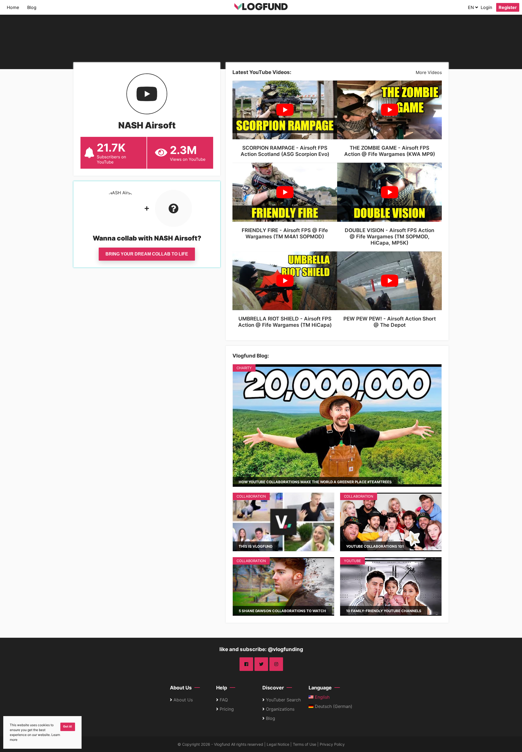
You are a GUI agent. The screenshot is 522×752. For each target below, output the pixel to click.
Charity (244, 368)
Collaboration (251, 496)
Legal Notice (278, 744)
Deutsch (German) (332, 706)
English (321, 697)
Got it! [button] (67, 726)
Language (320, 688)
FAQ (224, 699)
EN (471, 7)
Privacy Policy (332, 744)
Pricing (227, 709)
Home (13, 7)
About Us (181, 688)
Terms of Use (304, 744)
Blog (31, 7)
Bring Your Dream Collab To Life (146, 254)
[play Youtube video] (284, 110)
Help (221, 688)
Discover (273, 688)
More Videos (429, 72)
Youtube (352, 561)
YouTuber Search (283, 699)
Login (486, 7)
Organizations (280, 709)
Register (508, 7)
